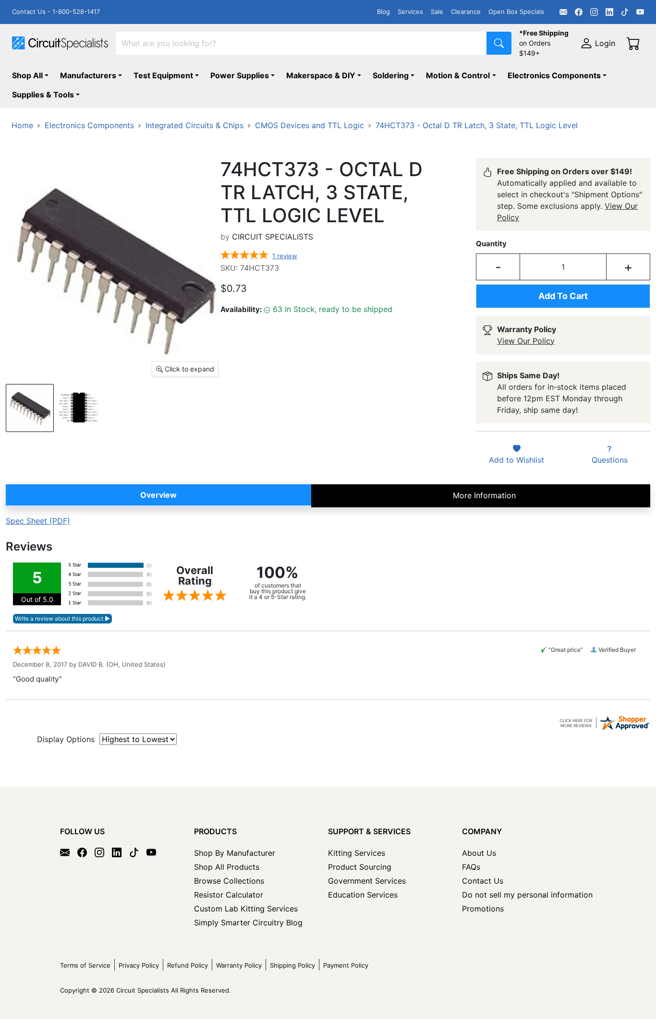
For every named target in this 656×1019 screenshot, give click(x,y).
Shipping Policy (292, 965)
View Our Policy (526, 341)
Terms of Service (85, 965)
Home (22, 125)
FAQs (471, 867)
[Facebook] (579, 12)
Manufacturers (88, 75)
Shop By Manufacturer (234, 853)
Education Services (363, 894)
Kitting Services (356, 853)
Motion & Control (458, 75)
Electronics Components (554, 75)
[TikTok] (625, 12)
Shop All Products (226, 867)
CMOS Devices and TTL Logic (309, 125)
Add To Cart (563, 296)
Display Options (66, 739)
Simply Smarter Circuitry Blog (248, 922)
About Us (479, 853)
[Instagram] (594, 12)
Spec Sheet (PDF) (38, 521)
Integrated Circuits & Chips (194, 125)
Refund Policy (187, 965)
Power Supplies (239, 75)
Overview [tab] (158, 495)
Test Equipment (163, 75)
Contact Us (482, 881)
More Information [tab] (484, 495)
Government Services (367, 881)
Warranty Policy (239, 965)
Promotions (483, 908)
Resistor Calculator (228, 894)
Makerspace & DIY (320, 75)
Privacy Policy (139, 965)
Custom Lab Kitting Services (246, 908)
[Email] (563, 12)
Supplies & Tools (43, 94)
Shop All (27, 75)
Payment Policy (345, 965)
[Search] (498, 43)
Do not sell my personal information (527, 894)
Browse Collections (229, 881)
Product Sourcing (359, 867)
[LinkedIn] (609, 12)
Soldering (391, 75)
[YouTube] (640, 12)
